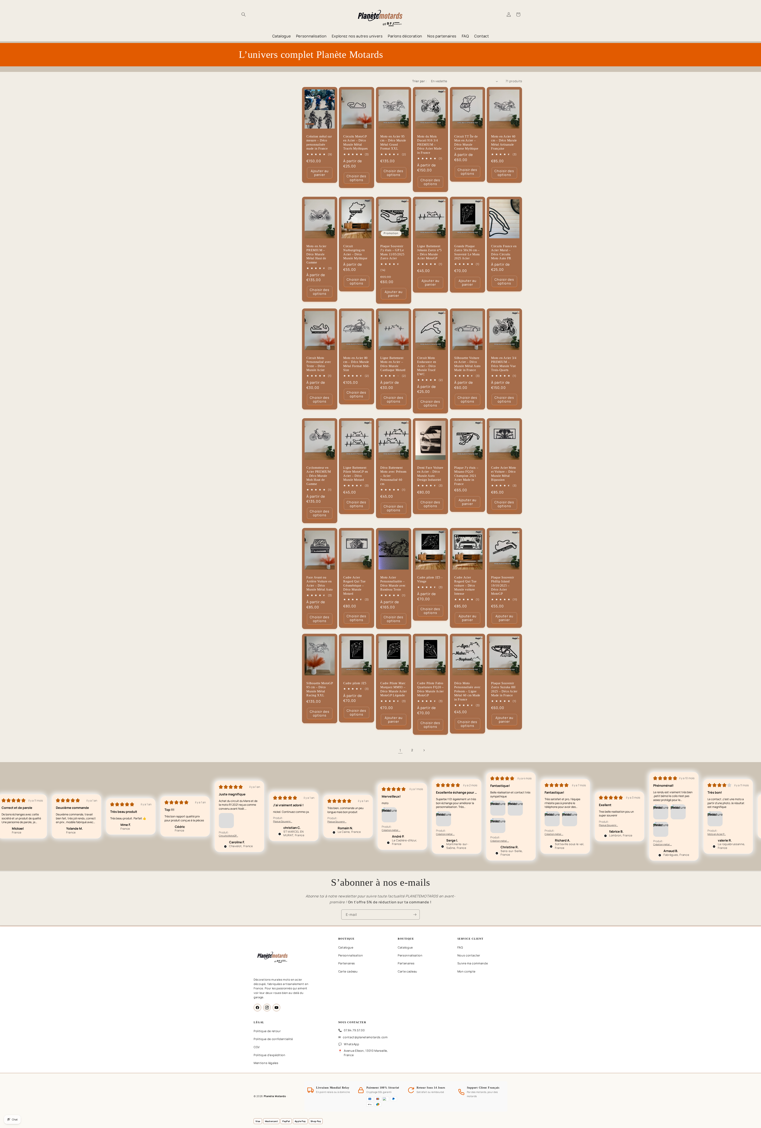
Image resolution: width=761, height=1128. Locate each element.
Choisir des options (356, 178)
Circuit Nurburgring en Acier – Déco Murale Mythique (355, 252)
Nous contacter (468, 955)
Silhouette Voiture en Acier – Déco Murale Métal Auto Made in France (467, 364)
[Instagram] (267, 1007)
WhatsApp (351, 1044)
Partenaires (346, 963)
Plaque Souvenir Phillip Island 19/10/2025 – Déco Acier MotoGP (502, 585)
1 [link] (400, 750)
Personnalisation (350, 955)
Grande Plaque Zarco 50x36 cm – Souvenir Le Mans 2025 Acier (467, 252)
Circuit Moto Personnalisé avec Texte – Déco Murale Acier (318, 364)
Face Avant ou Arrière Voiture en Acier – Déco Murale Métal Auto (319, 584)
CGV (257, 1047)
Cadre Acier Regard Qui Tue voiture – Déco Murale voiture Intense (465, 585)
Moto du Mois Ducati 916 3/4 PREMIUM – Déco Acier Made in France (429, 144)
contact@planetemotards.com (365, 1037)
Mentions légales (266, 1063)
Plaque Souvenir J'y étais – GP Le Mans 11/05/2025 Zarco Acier (392, 252)
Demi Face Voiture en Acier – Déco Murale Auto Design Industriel (430, 474)
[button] (243, 14)
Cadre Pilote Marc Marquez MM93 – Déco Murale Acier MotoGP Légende (393, 689)
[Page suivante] (424, 750)
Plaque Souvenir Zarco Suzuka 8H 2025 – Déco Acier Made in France (504, 689)
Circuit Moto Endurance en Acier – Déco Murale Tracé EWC (426, 366)
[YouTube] (276, 1007)
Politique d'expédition (269, 1055)
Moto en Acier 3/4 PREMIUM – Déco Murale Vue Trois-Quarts (503, 364)
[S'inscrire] (415, 914)
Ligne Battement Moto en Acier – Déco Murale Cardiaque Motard (392, 364)
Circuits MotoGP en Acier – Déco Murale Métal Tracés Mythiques (355, 142)
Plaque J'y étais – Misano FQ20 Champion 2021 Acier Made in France (466, 476)
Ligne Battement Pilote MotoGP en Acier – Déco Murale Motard (355, 474)
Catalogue (345, 947)
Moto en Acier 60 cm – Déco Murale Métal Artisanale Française (504, 142)
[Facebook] (257, 1007)
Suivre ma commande (472, 963)
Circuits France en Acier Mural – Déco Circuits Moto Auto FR (504, 252)
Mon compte (466, 971)
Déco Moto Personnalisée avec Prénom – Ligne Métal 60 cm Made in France (467, 691)
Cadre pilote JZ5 (354, 683)
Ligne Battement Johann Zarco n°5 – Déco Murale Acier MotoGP (429, 252)
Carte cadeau (348, 971)
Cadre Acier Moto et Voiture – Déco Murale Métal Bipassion (503, 474)
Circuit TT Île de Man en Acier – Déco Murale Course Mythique (466, 142)
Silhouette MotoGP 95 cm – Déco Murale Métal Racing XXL (319, 689)
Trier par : (419, 81)
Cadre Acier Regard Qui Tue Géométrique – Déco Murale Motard (354, 585)
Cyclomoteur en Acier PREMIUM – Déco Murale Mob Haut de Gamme (318, 476)
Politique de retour (267, 1031)
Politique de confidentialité (273, 1039)
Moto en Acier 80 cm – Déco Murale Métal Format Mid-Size (356, 364)
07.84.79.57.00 (354, 1030)
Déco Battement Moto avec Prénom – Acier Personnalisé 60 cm (393, 476)
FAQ (460, 947)
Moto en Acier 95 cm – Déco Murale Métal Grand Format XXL (393, 142)
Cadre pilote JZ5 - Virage (430, 579)
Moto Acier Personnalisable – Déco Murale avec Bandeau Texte (393, 584)
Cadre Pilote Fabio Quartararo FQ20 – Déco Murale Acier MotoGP (430, 689)
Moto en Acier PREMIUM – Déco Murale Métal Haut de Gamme (316, 254)
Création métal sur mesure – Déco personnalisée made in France (319, 142)
